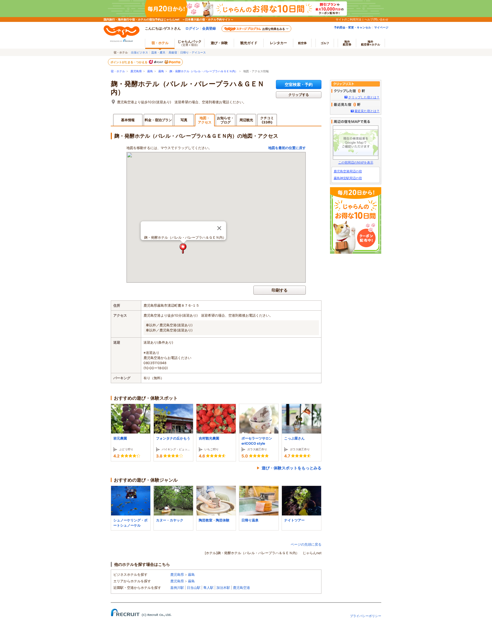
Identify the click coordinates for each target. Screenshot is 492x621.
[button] (183, 248)
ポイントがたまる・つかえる (129, 62)
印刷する (280, 290)
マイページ (381, 27)
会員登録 (209, 28)
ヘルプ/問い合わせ (376, 19)
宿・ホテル (118, 71)
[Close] (219, 228)
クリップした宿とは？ (364, 97)
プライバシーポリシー (365, 616)
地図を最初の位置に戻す (287, 148)
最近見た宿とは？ (367, 111)
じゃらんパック (190, 42)
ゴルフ (325, 43)
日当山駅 (193, 587)
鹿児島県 (136, 71)
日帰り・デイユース (193, 52)
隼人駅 (208, 587)
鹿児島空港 (241, 587)
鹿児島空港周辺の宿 (348, 171)
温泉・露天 (158, 52)
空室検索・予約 (299, 84)
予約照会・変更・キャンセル (352, 27)
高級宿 (173, 52)
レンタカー (278, 43)
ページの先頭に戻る (306, 544)
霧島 (150, 71)
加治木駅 (223, 587)
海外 (347, 43)
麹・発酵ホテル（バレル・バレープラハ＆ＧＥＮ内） (203, 71)
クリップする (298, 94)
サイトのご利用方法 (348, 19)
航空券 (302, 43)
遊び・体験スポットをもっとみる (291, 467)
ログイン (192, 28)
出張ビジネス (139, 52)
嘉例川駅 (177, 587)
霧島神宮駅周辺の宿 (348, 178)
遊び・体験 (219, 43)
